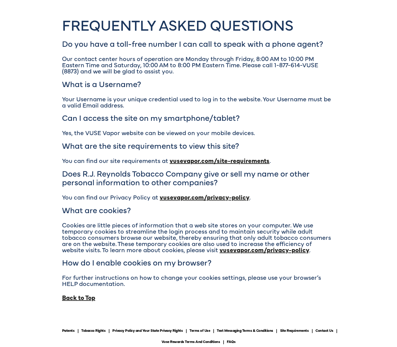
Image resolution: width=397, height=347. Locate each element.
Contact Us (324, 330)
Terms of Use (200, 330)
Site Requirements (294, 330)
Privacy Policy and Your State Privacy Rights (147, 330)
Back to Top (78, 297)
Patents (68, 330)
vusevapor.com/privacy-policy (204, 197)
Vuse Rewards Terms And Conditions (191, 341)
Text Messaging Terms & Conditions (245, 330)
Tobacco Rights (93, 330)
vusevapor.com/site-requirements (220, 160)
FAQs (231, 341)
